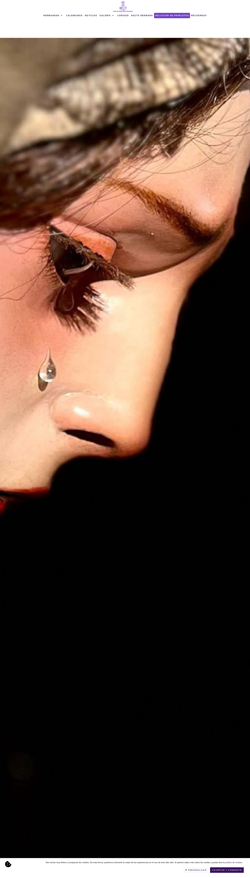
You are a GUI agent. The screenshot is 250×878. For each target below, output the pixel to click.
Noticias (91, 15)
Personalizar (196, 870)
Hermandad (51, 15)
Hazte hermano (142, 15)
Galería (106, 15)
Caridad (123, 15)
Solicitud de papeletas (172, 15)
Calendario (74, 15)
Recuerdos (199, 15)
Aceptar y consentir (228, 870)
